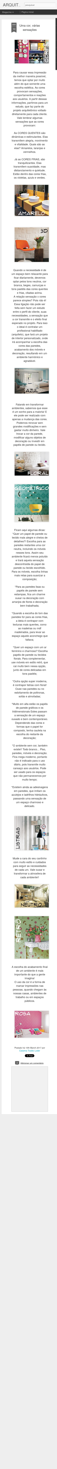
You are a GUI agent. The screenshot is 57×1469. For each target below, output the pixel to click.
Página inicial (27, 11)
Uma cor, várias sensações (29, 27)
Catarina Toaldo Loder (29, 1050)
